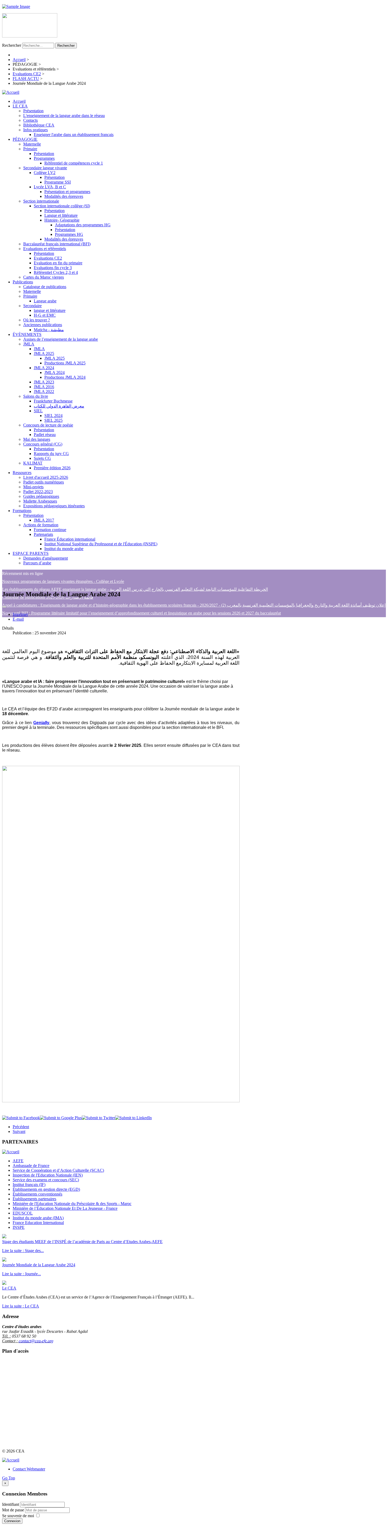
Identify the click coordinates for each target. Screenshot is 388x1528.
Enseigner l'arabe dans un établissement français (73, 134)
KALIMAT (32, 463)
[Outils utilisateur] (4, 607)
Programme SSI (57, 182)
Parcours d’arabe (37, 563)
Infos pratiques (35, 130)
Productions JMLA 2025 (65, 363)
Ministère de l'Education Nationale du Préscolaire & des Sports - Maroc (72, 1203)
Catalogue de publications (44, 286)
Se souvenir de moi (18, 1515)
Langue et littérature (61, 215)
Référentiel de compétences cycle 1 (73, 163)
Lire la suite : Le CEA (20, 1306)
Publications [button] (23, 282)
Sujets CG (42, 458)
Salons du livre (35, 396)
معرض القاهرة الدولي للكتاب (59, 406)
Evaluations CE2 (48, 258)
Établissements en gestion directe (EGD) (46, 1189)
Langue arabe (45, 301)
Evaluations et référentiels (44, 248)
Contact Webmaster (29, 1469)
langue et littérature (49, 310)
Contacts (30, 120)
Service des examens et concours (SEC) (46, 1180)
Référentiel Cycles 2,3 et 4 (56, 272)
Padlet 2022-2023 (38, 491)
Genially (41, 722)
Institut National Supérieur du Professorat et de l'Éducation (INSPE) (100, 544)
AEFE (18, 1161)
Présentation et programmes (67, 191)
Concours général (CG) (42, 444)
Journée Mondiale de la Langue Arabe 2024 (38, 1265)
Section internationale (41, 201)
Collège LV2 (44, 172)
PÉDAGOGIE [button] (25, 139)
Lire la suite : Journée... (21, 1274)
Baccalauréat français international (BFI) (57, 244)
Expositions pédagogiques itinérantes (54, 506)
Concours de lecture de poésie (48, 425)
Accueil (19, 101)
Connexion (12, 1521)
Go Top (8, 1478)
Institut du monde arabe (63, 548)
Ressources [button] (22, 472)
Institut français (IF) (29, 1184)
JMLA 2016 (44, 387)
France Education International (38, 1222)
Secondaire (32, 305)
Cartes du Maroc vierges (43, 277)
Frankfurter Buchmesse (53, 401)
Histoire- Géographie (61, 220)
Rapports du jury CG (51, 453)
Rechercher (11, 45)
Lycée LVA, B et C (50, 187)
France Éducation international (69, 539)
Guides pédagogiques (41, 496)
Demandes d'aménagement (45, 558)
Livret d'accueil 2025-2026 (45, 477)
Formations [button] (22, 510)
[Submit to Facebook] (21, 1117)
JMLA (28, 344)
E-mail (18, 619)
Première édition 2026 (52, 468)
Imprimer (20, 614)
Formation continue (50, 529)
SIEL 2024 (53, 415)
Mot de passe (13, 1510)
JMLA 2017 (44, 520)
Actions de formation (40, 525)
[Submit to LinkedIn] (133, 1117)
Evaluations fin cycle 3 (53, 267)
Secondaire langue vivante (45, 168)
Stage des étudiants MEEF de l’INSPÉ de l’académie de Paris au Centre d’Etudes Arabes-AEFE (82, 1241)
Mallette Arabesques (40, 501)
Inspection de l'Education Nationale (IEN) (48, 1175)
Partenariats (43, 534)
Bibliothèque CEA (38, 125)
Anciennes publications (42, 324)
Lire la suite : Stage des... (23, 1250)
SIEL (38, 411)
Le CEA (9, 1288)
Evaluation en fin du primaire (58, 263)
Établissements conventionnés (37, 1194)
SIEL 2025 (53, 420)
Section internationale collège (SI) (62, 206)
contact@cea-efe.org (36, 1341)
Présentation (33, 111)
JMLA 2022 (44, 391)
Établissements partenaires (34, 1199)
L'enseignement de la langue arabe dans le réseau (64, 115)
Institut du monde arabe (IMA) (38, 1218)
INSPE (19, 1227)
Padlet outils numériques (43, 482)
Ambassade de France (31, 1165)
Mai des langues (36, 439)
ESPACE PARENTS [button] (31, 553)
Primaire (30, 149)
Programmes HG (69, 234)
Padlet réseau (45, 434)
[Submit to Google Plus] (61, 1117)
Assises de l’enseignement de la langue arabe (60, 339)
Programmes (44, 158)
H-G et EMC (45, 315)
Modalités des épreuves (63, 196)
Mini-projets (33, 487)
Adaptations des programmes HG (83, 225)
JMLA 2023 (44, 382)
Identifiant (10, 1504)
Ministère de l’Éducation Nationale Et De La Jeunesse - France (65, 1208)
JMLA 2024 (44, 367)
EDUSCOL (23, 1213)
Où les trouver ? (36, 320)
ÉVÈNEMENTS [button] (27, 334)
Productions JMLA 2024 (65, 377)
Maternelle (32, 144)
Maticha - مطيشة (49, 329)
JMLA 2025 (44, 353)
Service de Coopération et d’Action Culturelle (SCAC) (58, 1170)
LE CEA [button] (20, 106)
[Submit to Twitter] (98, 1117)
